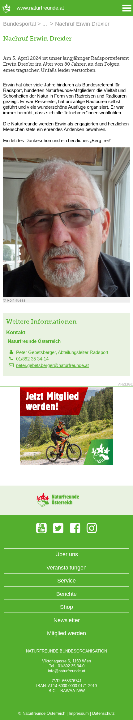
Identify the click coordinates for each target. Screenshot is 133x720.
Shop (66, 607)
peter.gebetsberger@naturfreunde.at (52, 365)
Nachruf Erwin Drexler (82, 24)
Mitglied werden (66, 633)
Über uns (66, 554)
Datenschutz (103, 713)
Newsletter (67, 620)
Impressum (79, 713)
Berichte (66, 594)
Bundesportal (19, 24)
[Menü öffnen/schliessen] (126, 8)
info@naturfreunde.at (66, 671)
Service (66, 581)
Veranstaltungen (66, 568)
